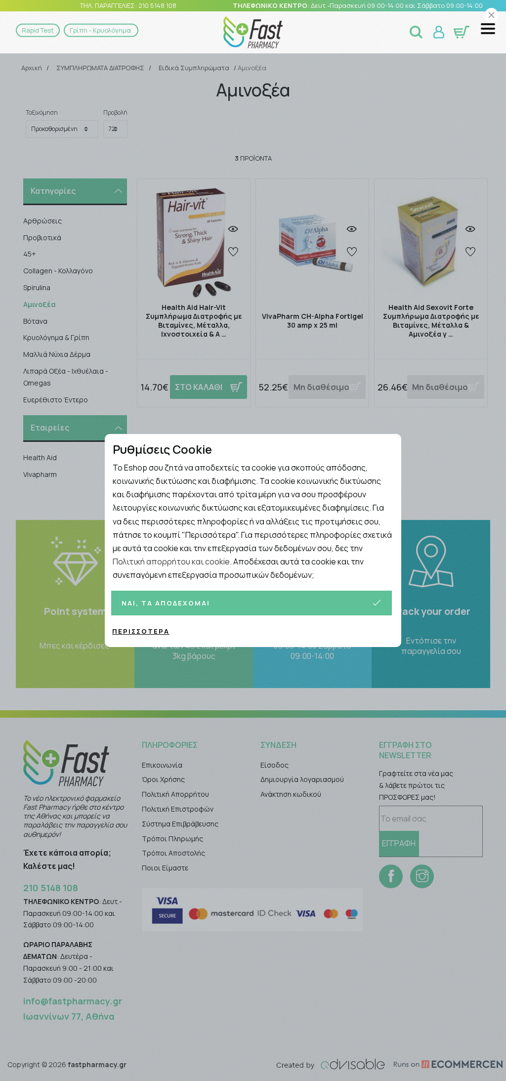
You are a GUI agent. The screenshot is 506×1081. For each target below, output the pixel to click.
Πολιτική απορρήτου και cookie (171, 561)
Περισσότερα (140, 631)
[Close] (491, 15)
